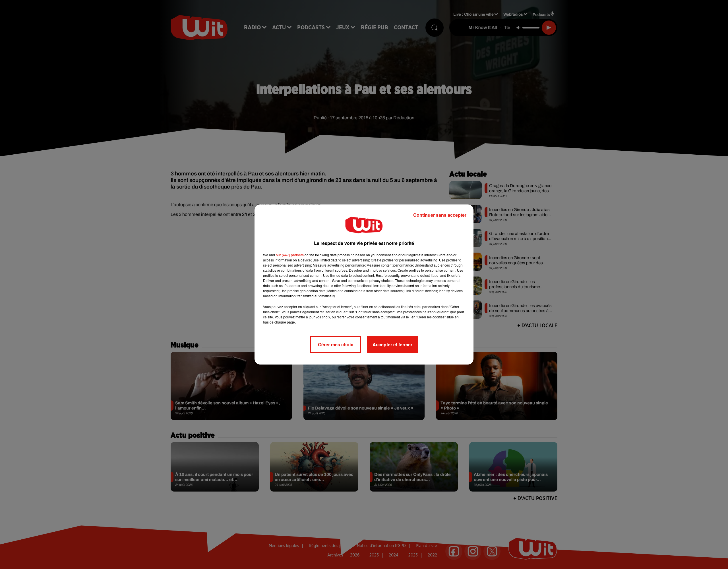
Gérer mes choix (335, 344)
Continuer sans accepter (439, 215)
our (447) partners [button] (290, 254)
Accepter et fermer (392, 344)
